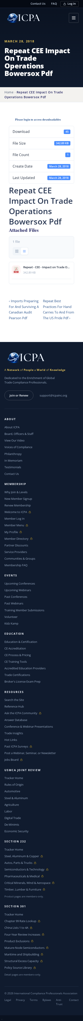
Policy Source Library (18, 968)
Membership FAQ (15, 565)
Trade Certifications (17, 675)
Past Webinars (13, 603)
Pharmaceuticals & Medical (22, 876)
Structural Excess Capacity (21, 961)
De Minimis (11, 825)
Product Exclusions (16, 941)
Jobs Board (14, 760)
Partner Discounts (16, 545)
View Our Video (14, 440)
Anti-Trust (59, 1002)
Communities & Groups (19, 559)
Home (9, 92)
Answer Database (15, 720)
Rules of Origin (13, 785)
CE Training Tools (15, 662)
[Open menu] (74, 18)
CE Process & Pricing (17, 655)
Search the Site (14, 700)
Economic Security (16, 831)
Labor (8, 811)
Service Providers (15, 552)
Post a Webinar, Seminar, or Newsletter (30, 753)
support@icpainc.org (53, 395)
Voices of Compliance (18, 447)
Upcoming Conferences (19, 583)
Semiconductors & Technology (24, 869)
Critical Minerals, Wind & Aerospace (27, 883)
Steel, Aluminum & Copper (21, 856)
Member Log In (14, 519)
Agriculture (11, 805)
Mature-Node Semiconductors (24, 948)
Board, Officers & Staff (18, 434)
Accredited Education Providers (25, 668)
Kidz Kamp (11, 623)
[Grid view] (16, 251)
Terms (34, 1000)
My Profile (14, 532)
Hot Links (10, 740)
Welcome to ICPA (15, 512)
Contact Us (38, 4)
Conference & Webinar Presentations (28, 726)
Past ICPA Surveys (16, 746)
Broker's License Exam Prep (22, 681)
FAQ (54, 4)
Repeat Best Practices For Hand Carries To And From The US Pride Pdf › (58, 309)
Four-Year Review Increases (22, 934)
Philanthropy (13, 454)
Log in (72, 4)
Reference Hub (14, 706)
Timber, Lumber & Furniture (22, 889)
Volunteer (10, 617)
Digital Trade (12, 818)
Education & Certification (20, 642)
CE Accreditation (15, 648)
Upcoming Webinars (17, 590)
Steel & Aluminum (16, 798)
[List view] (24, 251)
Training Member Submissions (24, 610)
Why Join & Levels (15, 492)
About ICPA (11, 427)
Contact (74, 1000)
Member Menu (14, 525)
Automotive (12, 791)
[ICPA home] (22, 18)
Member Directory (16, 539)
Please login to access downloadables (38, 119)
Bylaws (46, 1000)
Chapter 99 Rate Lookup (20, 921)
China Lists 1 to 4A (16, 928)
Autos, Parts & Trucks (18, 863)
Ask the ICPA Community (20, 713)
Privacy (20, 1000)
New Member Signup (18, 499)
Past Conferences (15, 597)
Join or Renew (19, 395)
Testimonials (12, 467)
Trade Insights (13, 733)
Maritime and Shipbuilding (21, 954)
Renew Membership (17, 505)
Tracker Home (13, 778)
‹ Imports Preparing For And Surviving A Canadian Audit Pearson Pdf (24, 309)
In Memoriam (13, 460)
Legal (7, 1000)
